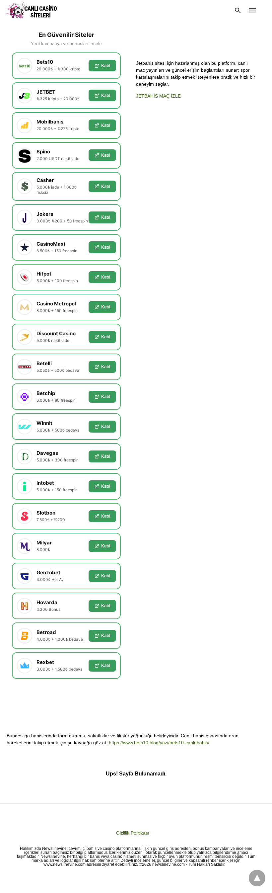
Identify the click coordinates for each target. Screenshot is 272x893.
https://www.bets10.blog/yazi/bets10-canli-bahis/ (159, 742)
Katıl (105, 65)
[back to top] (257, 878)
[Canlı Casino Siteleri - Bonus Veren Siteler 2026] (32, 10)
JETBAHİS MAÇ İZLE (158, 96)
